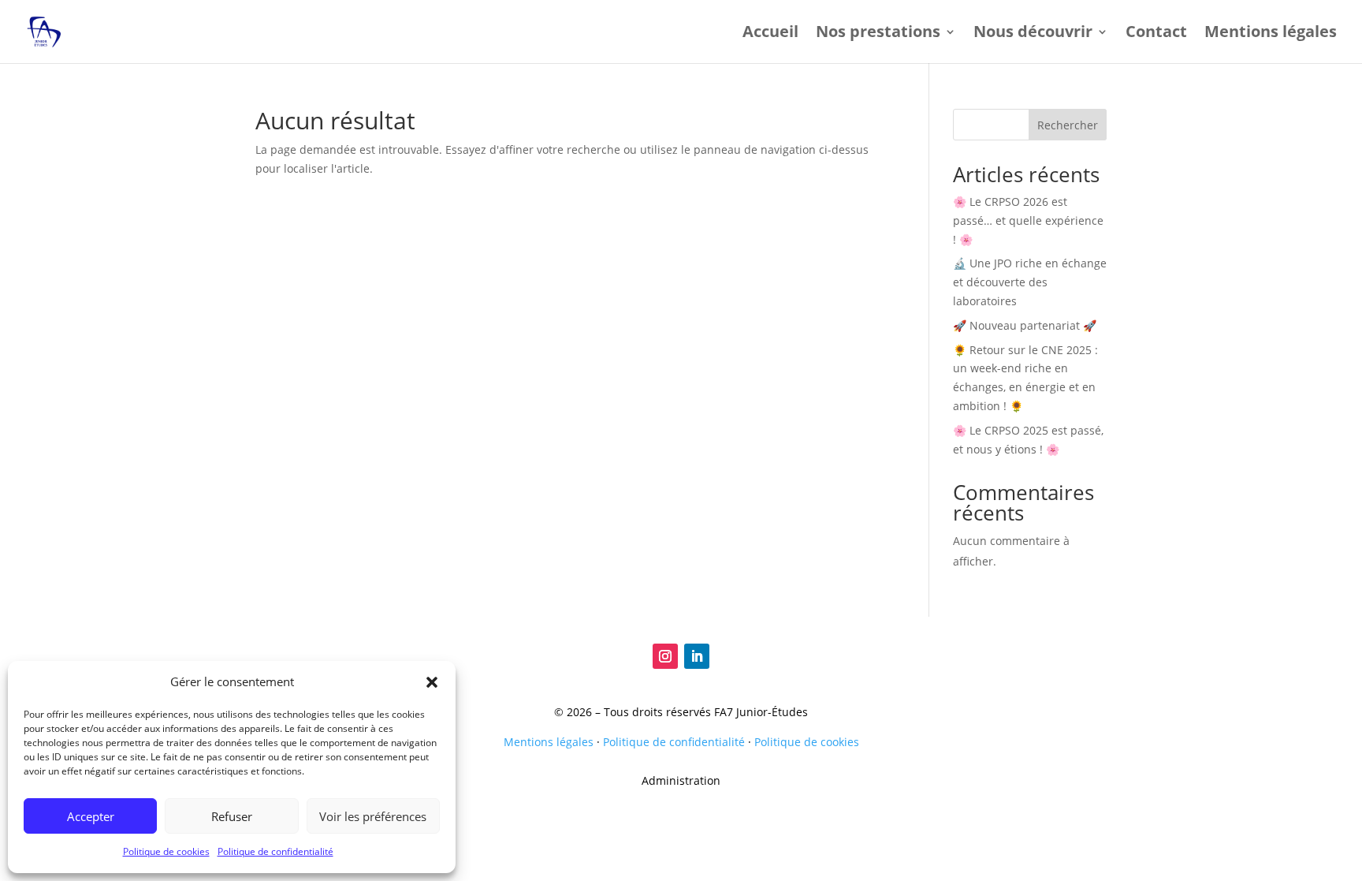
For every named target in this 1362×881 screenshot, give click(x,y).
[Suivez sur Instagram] (665, 656)
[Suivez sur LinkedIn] (696, 656)
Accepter (90, 816)
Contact (1156, 34)
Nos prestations (878, 34)
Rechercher (1067, 125)
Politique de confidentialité (275, 851)
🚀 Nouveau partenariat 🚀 (1024, 325)
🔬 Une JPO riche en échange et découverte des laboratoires (1030, 282)
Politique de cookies (166, 851)
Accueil (770, 34)
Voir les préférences (372, 816)
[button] (432, 682)
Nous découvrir (1032, 34)
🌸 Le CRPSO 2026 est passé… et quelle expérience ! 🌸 (1028, 220)
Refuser (231, 816)
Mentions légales (1270, 34)
